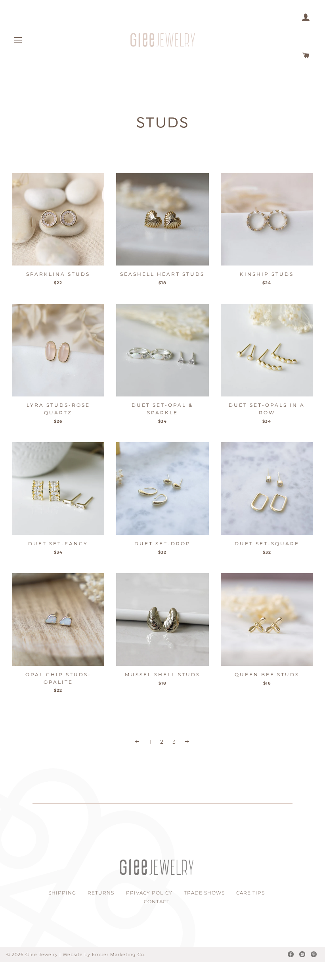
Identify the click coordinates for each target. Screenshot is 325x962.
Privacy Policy (149, 893)
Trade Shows (204, 893)
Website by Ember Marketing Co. (104, 954)
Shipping (62, 893)
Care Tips (250, 893)
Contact (157, 901)
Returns (101, 893)
